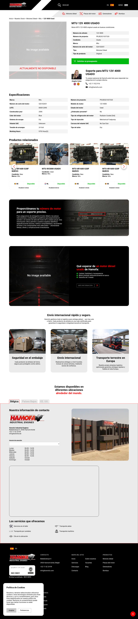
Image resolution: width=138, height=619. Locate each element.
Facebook (43, 601)
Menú (120, 5)
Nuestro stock (20, 19)
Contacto (75, 571)
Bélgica (14, 401)
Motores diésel (108, 559)
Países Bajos (29, 401)
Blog (86, 567)
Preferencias (24, 610)
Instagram (44, 605)
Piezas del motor (109, 563)
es (108, 5)
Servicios (75, 563)
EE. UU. (44, 401)
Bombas (106, 571)
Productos (107, 555)
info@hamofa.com (95, 87)
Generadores (107, 567)
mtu (40, 19)
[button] (123, 166)
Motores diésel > (32, 19)
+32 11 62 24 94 (15, 432)
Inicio (11, 19)
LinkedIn (43, 609)
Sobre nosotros (90, 559)
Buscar (66, 5)
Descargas (75, 567)
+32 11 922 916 (94, 84)
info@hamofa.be (15, 434)
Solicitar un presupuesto (87, 61)
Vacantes (88, 563)
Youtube (43, 597)
